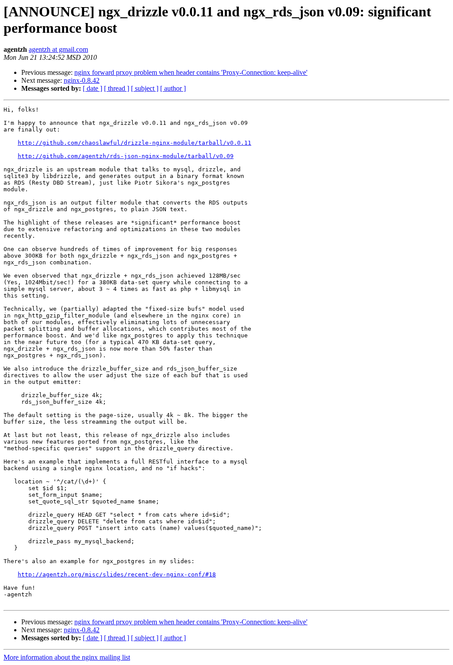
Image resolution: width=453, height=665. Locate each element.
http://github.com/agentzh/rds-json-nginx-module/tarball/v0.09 (126, 156)
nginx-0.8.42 (82, 80)
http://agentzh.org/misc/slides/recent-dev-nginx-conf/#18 (117, 574)
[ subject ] (144, 88)
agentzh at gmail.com (58, 49)
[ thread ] (116, 88)
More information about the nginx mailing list (67, 657)
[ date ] (92, 88)
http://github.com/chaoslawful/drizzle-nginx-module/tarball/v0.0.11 (134, 142)
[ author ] (173, 88)
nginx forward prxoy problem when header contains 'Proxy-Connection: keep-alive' (190, 72)
